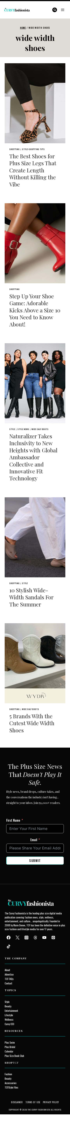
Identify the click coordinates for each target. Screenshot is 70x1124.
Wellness (9, 1019)
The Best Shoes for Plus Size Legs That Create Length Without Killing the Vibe (32, 170)
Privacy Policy (51, 1102)
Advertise (9, 974)
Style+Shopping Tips (33, 149)
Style (12, 429)
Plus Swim (10, 1042)
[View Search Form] (54, 10)
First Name (13, 820)
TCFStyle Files (11, 1087)
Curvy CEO (9, 1024)
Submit (35, 860)
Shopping (14, 149)
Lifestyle (9, 1015)
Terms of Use (32, 1102)
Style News (23, 429)
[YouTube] (44, 937)
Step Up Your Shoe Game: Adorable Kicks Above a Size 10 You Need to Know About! (34, 310)
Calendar (9, 1051)
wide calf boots (40, 429)
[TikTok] (8, 946)
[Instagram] (26, 937)
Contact (8, 983)
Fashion (8, 1074)
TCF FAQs (9, 979)
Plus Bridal (10, 1047)
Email (33, 839)
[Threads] (35, 937)
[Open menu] (62, 10)
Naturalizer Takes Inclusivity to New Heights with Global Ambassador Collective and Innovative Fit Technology (33, 457)
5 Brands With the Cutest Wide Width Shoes (31, 723)
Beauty (8, 1006)
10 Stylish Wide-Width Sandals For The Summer (31, 597)
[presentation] (35, 103)
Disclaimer (17, 1102)
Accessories (11, 1083)
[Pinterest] (53, 937)
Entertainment (11, 1011)
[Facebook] (8, 937)
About (7, 970)
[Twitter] (17, 937)
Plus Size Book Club (14, 1056)
